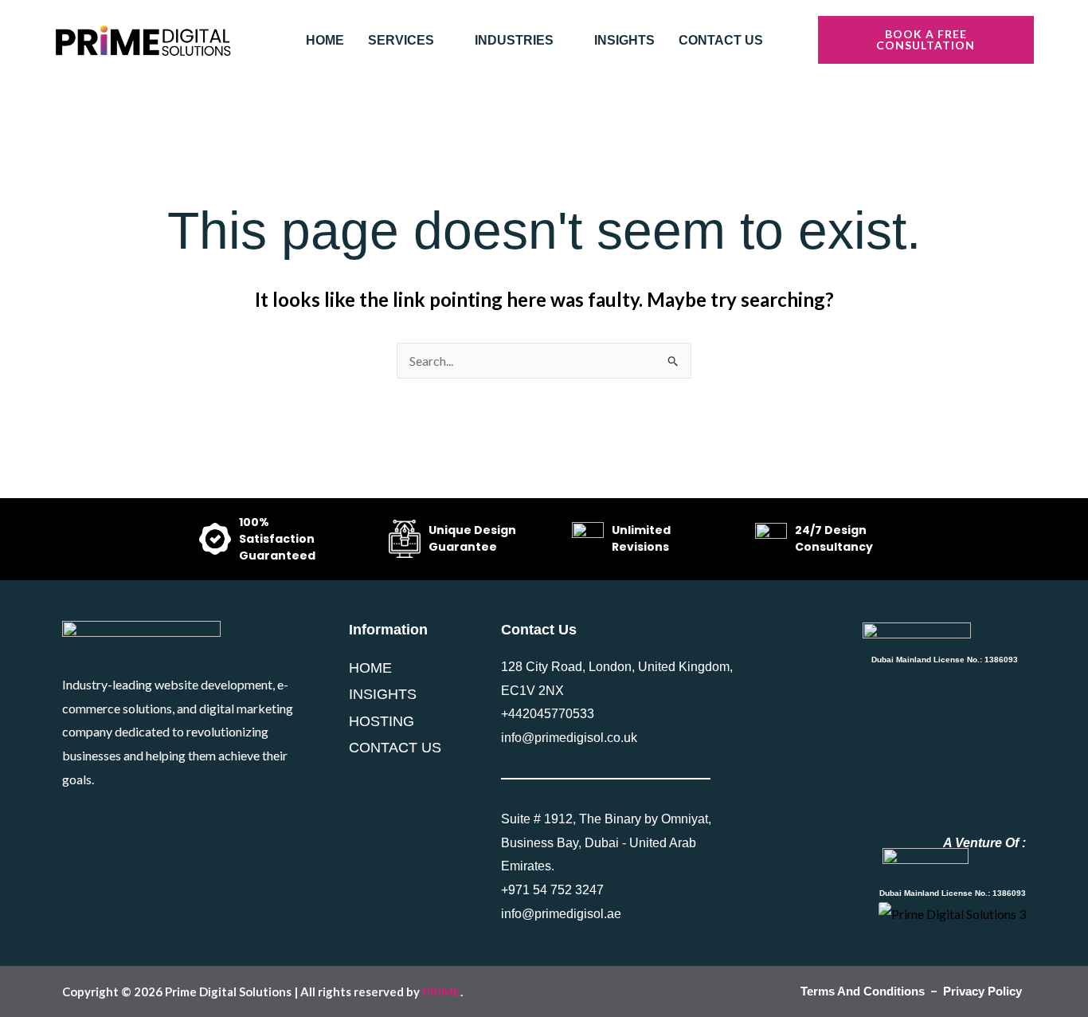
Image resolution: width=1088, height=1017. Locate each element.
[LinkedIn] (103, 822)
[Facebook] (68, 822)
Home (325, 40)
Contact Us (721, 40)
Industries (514, 40)
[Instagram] (137, 822)
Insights (624, 40)
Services (401, 40)
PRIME (441, 991)
